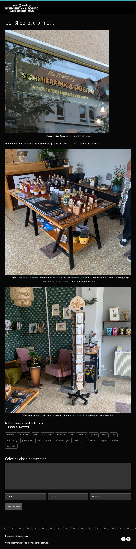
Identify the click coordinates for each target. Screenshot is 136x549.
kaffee (94, 435)
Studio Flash (82, 415)
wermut (115, 440)
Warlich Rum (77, 277)
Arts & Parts (83, 136)
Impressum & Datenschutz (16, 536)
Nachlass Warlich (61, 281)
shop (48, 440)
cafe (35, 435)
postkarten (27, 440)
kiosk (104, 435)
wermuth (11, 446)
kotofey (27, 543)
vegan (104, 440)
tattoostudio (90, 440)
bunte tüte (24, 435)
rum (39, 440)
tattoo (77, 440)
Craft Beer (47, 435)
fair (71, 435)
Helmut (56, 277)
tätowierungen (63, 440)
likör (114, 435)
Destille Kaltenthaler (28, 277)
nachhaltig (12, 440)
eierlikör (61, 435)
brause (10, 435)
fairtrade (82, 435)
